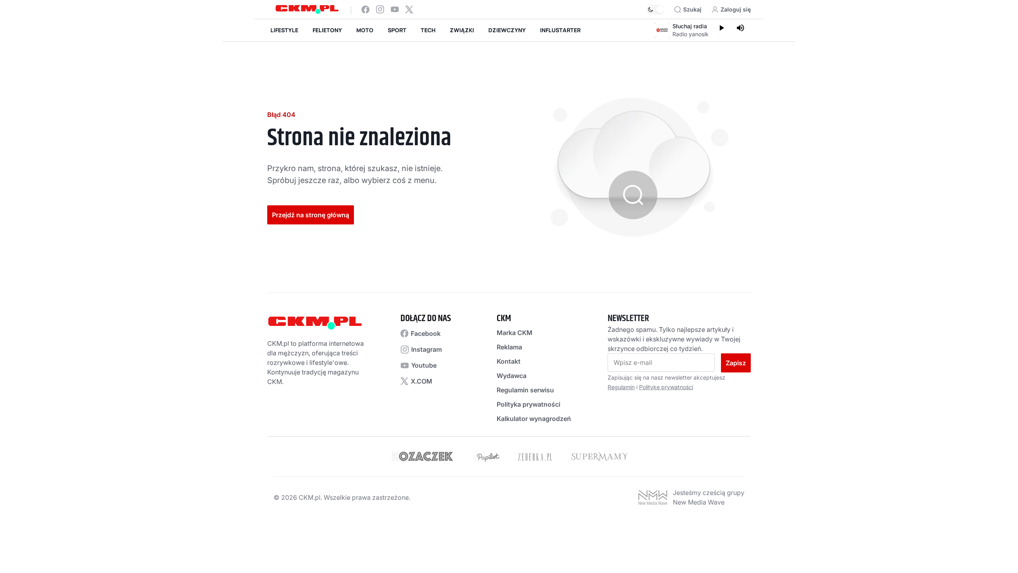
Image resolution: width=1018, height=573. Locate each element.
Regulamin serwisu (525, 390)
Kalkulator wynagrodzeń (534, 419)
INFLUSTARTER (560, 30)
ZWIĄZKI (462, 30)
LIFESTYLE (284, 30)
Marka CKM (514, 333)
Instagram (426, 349)
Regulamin (621, 387)
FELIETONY (327, 30)
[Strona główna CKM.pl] (307, 9)
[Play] (721, 28)
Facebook (426, 333)
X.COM (421, 381)
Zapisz (736, 363)
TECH (428, 30)
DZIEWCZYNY (507, 30)
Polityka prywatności (528, 404)
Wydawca (511, 376)
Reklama (509, 347)
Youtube (424, 365)
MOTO (364, 30)
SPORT (397, 30)
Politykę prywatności (666, 387)
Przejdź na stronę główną (310, 215)
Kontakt (509, 361)
